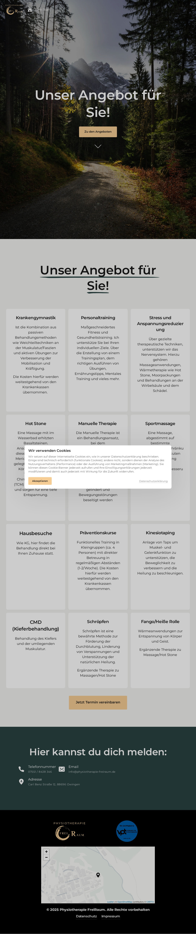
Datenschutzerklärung (153, 481)
